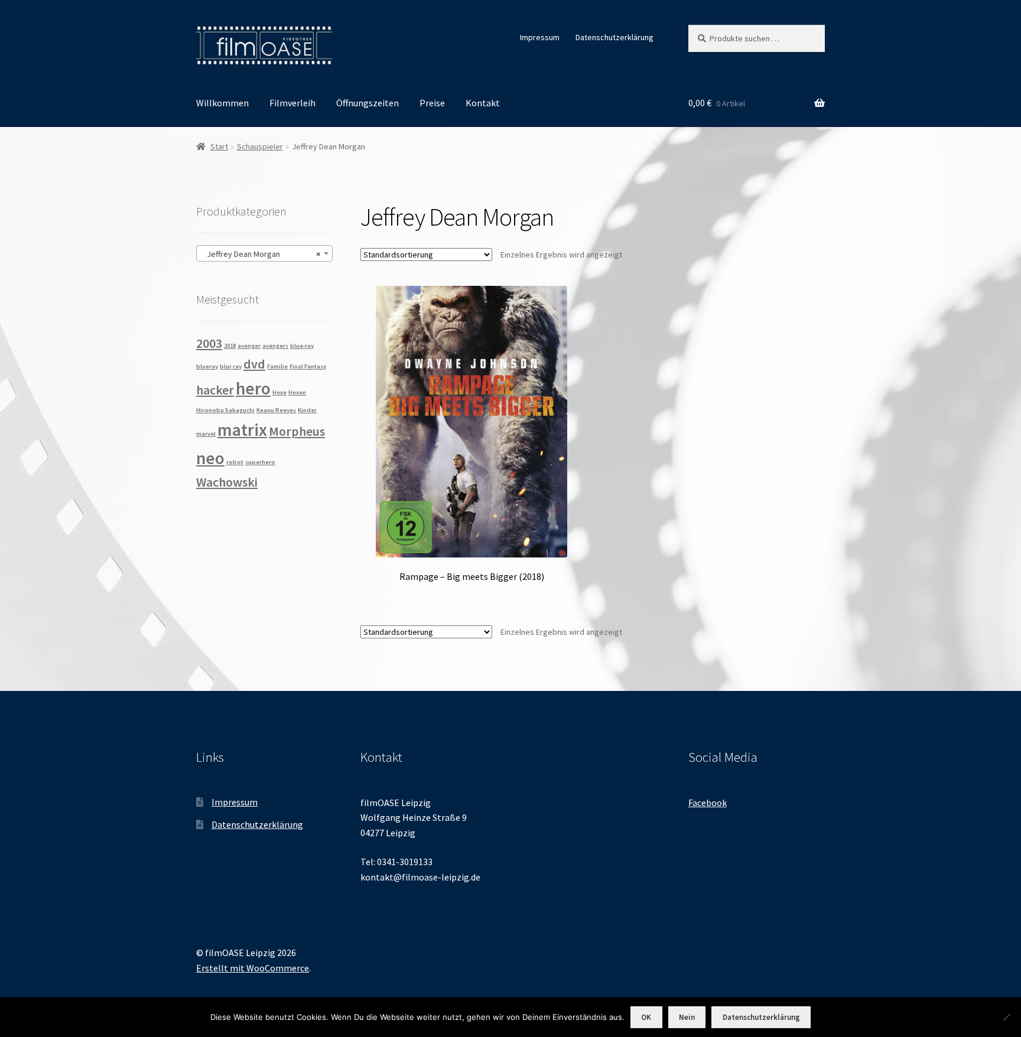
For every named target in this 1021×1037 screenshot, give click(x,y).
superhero (260, 462)
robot (234, 462)
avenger (249, 346)
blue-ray (302, 346)
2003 (209, 343)
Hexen (297, 392)
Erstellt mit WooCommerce (252, 968)
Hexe (279, 392)
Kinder (307, 410)
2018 (230, 346)
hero (253, 388)
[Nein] (1006, 1017)
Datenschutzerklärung (614, 37)
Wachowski (227, 482)
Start (219, 146)
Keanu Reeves (276, 410)
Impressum (540, 37)
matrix (242, 430)
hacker (215, 389)
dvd (254, 364)
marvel (206, 434)
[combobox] (264, 253)
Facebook (707, 802)
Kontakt (483, 103)
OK (646, 1017)
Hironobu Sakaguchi (225, 410)
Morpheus (297, 431)
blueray (207, 366)
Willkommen (222, 103)
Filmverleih (292, 103)
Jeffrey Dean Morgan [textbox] (260, 254)
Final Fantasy (308, 366)
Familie (277, 366)
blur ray (231, 366)
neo (210, 458)
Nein (687, 1017)
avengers (275, 346)
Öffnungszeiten (367, 103)
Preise (432, 103)
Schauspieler (260, 146)
